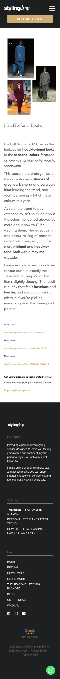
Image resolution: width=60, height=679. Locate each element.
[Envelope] (24, 613)
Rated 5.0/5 (30, 637)
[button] (52, 8)
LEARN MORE (16, 578)
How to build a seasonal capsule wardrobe (25, 531)
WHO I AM (13, 605)
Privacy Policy (39, 650)
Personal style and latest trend (27, 521)
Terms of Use (30, 654)
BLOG (10, 594)
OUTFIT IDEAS (16, 599)
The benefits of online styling (24, 511)
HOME (11, 561)
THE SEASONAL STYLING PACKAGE (23, 586)
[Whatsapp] (50, 670)
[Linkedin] (8, 613)
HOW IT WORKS (17, 573)
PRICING (12, 567)
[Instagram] (16, 613)
